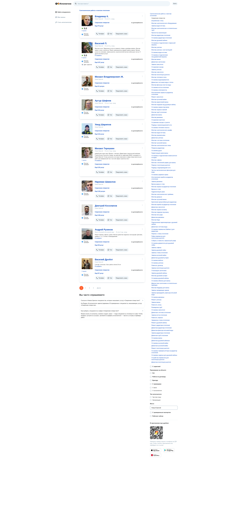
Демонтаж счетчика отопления (161, 312)
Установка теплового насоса (160, 127)
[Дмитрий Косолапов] (87, 209)
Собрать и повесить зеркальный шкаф (163, 240)
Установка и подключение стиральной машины (163, 44)
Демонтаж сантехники (158, 62)
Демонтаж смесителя (158, 207)
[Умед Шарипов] (87, 128)
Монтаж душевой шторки (159, 275)
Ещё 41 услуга (99, 86)
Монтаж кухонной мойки (159, 99)
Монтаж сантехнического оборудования (163, 23)
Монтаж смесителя (157, 72)
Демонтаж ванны (156, 115)
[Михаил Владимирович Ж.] (87, 81)
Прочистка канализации (158, 32)
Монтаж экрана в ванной (159, 109)
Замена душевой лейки (158, 250)
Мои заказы (61, 17)
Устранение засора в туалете (160, 122)
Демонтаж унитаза (157, 138)
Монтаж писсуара (157, 214)
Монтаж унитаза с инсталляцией (161, 50)
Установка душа (156, 150)
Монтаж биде (155, 220)
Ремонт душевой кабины (159, 322)
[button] (100, 34)
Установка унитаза (157, 263)
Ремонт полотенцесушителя (160, 348)
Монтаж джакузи (156, 197)
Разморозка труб (156, 307)
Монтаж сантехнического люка (161, 145)
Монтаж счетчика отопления (160, 140)
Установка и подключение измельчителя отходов (164, 156)
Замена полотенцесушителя (160, 268)
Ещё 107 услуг (99, 62)
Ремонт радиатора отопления (160, 325)
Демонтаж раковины (157, 217)
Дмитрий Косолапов (106, 205)
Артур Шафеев (103, 100)
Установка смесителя (158, 310)
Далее (99, 288)
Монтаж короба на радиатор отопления (163, 204)
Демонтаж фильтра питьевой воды (162, 330)
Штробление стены (157, 20)
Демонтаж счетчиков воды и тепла (162, 82)
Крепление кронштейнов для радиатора (163, 202)
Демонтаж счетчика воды (159, 227)
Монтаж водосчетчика (158, 132)
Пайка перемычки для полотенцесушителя (158, 237)
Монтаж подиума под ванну (160, 212)
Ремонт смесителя (157, 97)
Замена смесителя (157, 64)
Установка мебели (157, 260)
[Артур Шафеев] (87, 104)
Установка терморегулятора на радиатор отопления (164, 351)
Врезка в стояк (156, 189)
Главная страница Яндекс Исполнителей (63, 3)
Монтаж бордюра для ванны (160, 287)
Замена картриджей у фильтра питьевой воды (164, 293)
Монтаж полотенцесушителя (160, 74)
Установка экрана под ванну (160, 107)
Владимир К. (102, 16)
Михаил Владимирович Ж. (109, 77)
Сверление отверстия (102, 22)
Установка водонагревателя (160, 80)
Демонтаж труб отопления (159, 335)
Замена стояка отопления (159, 252)
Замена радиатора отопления (160, 333)
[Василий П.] (87, 47)
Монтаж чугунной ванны (159, 143)
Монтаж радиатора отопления (160, 35)
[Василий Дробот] (87, 263)
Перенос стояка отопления (159, 233)
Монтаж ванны (156, 59)
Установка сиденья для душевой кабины (164, 355)
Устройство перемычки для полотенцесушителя (160, 358)
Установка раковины (157, 297)
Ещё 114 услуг (99, 110)
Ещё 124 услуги (100, 191)
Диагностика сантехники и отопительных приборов (164, 284)
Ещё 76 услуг (99, 26)
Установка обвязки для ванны (160, 281)
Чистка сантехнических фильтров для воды (163, 171)
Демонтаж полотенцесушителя (161, 362)
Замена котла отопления (159, 315)
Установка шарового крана (159, 174)
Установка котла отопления (160, 87)
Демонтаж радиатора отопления (161, 328)
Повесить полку (156, 305)
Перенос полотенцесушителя (160, 165)
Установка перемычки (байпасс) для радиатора (162, 230)
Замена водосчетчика (158, 26)
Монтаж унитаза (156, 47)
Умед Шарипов (103, 124)
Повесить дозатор (157, 265)
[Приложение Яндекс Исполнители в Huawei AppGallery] (155, 455)
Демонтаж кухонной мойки (159, 345)
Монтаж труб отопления (159, 112)
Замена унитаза (156, 69)
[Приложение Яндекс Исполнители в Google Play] (168, 450)
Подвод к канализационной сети (161, 125)
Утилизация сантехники (158, 270)
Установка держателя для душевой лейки (162, 244)
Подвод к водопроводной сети (160, 167)
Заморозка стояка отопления (160, 320)
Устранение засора (157, 67)
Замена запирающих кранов (160, 290)
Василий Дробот (104, 259)
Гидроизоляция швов (158, 192)
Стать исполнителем (64, 22)
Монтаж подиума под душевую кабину (163, 104)
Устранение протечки (158, 120)
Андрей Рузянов (104, 229)
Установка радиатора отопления (161, 38)
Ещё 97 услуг (99, 273)
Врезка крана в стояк (158, 184)
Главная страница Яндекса (56, 3)
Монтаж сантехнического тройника (162, 194)
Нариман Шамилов (105, 182)
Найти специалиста (64, 12)
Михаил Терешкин (104, 148)
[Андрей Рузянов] (87, 233)
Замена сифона (156, 247)
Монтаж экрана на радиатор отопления (163, 186)
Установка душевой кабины (160, 278)
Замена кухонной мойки (158, 255)
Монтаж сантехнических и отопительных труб (164, 29)
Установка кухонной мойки (159, 343)
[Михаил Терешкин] (87, 152)
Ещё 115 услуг (99, 167)
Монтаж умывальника (158, 135)
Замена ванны (155, 302)
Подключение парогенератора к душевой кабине (164, 223)
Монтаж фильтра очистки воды (161, 85)
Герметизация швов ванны (159, 153)
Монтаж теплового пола (158, 77)
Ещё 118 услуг (99, 215)
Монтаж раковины (157, 117)
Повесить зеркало (157, 317)
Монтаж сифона (156, 160)
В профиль (98, 55)
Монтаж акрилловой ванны (159, 102)
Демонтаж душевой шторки (160, 258)
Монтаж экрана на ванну (159, 209)
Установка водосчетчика (159, 52)
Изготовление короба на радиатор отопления (162, 178)
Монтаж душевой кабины (159, 40)
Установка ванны (156, 338)
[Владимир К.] (87, 20)
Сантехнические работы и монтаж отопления (160, 14)
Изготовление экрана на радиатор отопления (162, 93)
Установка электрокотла (159, 90)
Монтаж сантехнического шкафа (161, 130)
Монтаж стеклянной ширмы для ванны (163, 162)
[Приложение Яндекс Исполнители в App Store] (155, 450)
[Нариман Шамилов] (87, 186)
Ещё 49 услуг (99, 245)
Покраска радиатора (157, 148)
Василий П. (101, 43)
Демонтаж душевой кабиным (160, 340)
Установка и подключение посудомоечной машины (159, 56)
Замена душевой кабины (159, 273)
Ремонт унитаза (156, 299)
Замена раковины (156, 181)
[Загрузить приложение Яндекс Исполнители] (164, 432)
